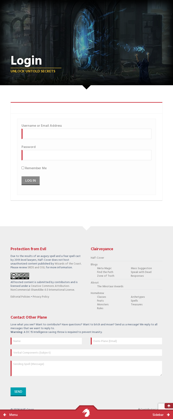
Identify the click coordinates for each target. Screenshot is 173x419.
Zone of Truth (105, 276)
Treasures (137, 304)
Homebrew (97, 293)
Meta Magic (104, 268)
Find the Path (105, 272)
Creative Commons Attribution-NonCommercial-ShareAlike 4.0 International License (42, 288)
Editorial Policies (20, 297)
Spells (134, 301)
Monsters (103, 304)
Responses (137, 276)
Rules (100, 308)
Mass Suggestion (141, 268)
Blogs (94, 264)
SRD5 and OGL (36, 267)
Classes (101, 297)
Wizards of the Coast (68, 264)
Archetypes (138, 297)
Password (29, 147)
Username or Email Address (42, 126)
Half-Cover (97, 258)
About (95, 283)
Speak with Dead (141, 272)
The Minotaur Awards (110, 286)
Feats (100, 301)
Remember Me (35, 168)
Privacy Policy (41, 297)
